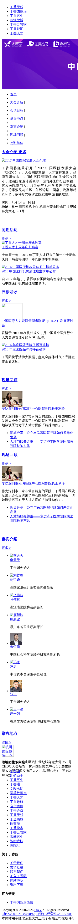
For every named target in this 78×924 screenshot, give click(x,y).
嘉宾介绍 (16, 126)
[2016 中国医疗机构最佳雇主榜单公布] (30, 267)
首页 (13, 94)
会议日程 (16, 110)
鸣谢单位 (16, 143)
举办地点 (16, 118)
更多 (22, 152)
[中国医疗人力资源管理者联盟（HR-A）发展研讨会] (12, 317)
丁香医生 (16, 15)
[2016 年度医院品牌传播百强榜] (25, 345)
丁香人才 (16, 33)
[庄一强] (16, 709)
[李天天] (16, 555)
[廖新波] (16, 615)
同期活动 (9, 229)
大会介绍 (16, 102)
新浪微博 (16, 20)
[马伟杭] (16, 595)
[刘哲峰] (16, 575)
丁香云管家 (18, 24)
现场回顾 (16, 135)
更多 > (6, 238)
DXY (38, 910)
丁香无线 (16, 7)
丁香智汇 (16, 29)
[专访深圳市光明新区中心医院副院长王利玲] (12, 405)
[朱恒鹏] (16, 643)
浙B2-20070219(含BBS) (18, 914)
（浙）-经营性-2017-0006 (54, 914)
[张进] (16, 691)
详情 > (6, 742)
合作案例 (16, 806)
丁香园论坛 (18, 11)
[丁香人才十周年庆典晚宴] (22, 243)
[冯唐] (15, 662)
